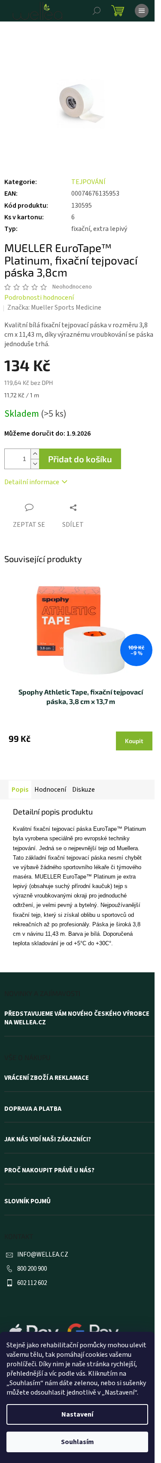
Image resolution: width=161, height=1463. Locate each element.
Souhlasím (77, 1442)
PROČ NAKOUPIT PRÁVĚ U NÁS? (49, 1170)
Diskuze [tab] (83, 789)
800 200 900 (32, 1268)
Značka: (54, 307)
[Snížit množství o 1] (34, 464)
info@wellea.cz (42, 1254)
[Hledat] (96, 10)
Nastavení (77, 1414)
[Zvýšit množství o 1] (34, 454)
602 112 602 (32, 1283)
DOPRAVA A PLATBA (32, 1109)
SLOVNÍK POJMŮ (27, 1201)
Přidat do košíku (80, 459)
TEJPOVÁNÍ (88, 182)
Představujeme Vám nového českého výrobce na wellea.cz (76, 1018)
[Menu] (141, 10)
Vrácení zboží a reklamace (46, 1078)
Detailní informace (31, 482)
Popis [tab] (20, 789)
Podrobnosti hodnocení (39, 297)
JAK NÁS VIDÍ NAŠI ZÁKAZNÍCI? (47, 1139)
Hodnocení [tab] (50, 789)
